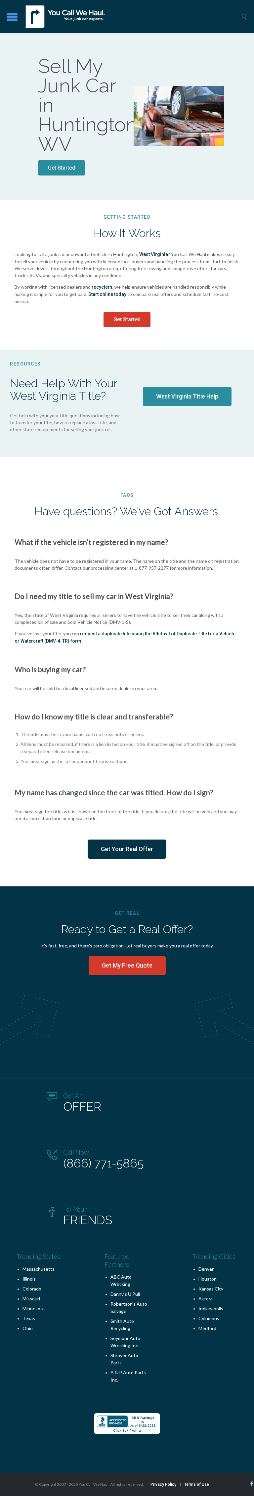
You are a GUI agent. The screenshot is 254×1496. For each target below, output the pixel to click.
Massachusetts (38, 1269)
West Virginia (153, 254)
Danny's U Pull (125, 1294)
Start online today (106, 294)
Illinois (29, 1279)
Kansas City (210, 1288)
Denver (206, 1269)
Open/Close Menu (12, 16)
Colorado (31, 1288)
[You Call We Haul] (132, 16)
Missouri (31, 1298)
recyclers (102, 287)
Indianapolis (210, 1308)
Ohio (27, 1328)
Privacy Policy (163, 1484)
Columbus (208, 1318)
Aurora (205, 1298)
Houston (207, 1279)
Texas (28, 1318)
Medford (207, 1328)
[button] (61, 167)
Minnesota (33, 1308)
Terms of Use (196, 1484)
